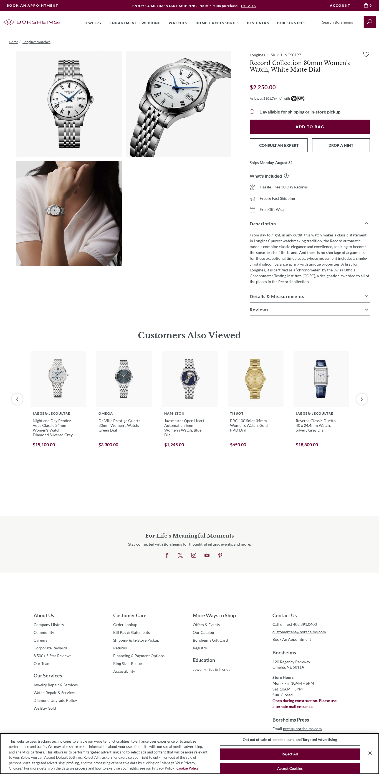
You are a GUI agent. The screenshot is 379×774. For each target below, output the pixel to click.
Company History (49, 624)
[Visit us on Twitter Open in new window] (180, 556)
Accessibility (124, 671)
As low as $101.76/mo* (266, 98)
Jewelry (93, 23)
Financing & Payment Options (139, 655)
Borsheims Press (290, 720)
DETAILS (248, 6)
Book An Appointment (32, 5)
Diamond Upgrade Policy (55, 700)
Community (44, 632)
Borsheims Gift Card (210, 640)
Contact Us (284, 615)
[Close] (370, 753)
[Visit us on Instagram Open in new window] (193, 556)
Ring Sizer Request (129, 663)
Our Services (48, 675)
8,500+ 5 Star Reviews (52, 655)
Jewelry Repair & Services (56, 684)
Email (297, 728)
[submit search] (370, 22)
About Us (44, 615)
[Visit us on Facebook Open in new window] (167, 556)
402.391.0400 (305, 624)
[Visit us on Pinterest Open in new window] (220, 556)
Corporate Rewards (50, 648)
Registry (200, 648)
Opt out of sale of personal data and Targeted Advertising (290, 740)
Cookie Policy (187, 768)
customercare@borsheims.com (299, 631)
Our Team (42, 663)
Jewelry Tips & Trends (211, 669)
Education (204, 660)
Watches (178, 23)
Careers (40, 640)
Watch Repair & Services (54, 692)
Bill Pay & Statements (131, 632)
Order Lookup (125, 624)
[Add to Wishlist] (366, 54)
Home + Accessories (217, 23)
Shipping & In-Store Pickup (136, 640)
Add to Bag (309, 126)
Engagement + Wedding (135, 23)
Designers (258, 23)
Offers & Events (206, 624)
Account (340, 5)
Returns (120, 648)
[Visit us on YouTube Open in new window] (206, 556)
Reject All (290, 754)
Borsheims (284, 652)
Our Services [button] (291, 23)
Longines (257, 54)
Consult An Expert (279, 145)
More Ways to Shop (214, 615)
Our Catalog (203, 632)
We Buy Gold (45, 708)
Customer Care (129, 615)
